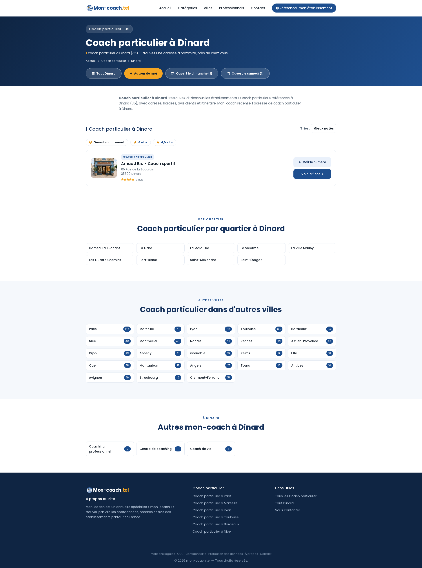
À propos (251, 554)
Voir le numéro (314, 162)
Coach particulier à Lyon (212, 510)
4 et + (142, 142)
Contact (258, 8)
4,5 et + (167, 142)
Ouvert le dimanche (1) (194, 73)
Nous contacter (287, 510)
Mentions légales (163, 554)
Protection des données (225, 554)
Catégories (187, 8)
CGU (180, 554)
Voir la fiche (310, 174)
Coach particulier (113, 61)
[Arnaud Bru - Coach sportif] (104, 168)
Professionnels (231, 8)
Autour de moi (145, 73)
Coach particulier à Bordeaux (216, 524)
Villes (208, 8)
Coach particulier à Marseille (215, 503)
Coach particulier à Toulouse (216, 517)
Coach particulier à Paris (212, 496)
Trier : (305, 128)
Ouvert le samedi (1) (248, 73)
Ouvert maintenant (109, 142)
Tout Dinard (106, 73)
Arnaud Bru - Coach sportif (148, 163)
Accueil (165, 8)
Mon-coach (111, 8)
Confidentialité (196, 554)
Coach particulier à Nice (212, 531)
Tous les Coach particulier (295, 496)
